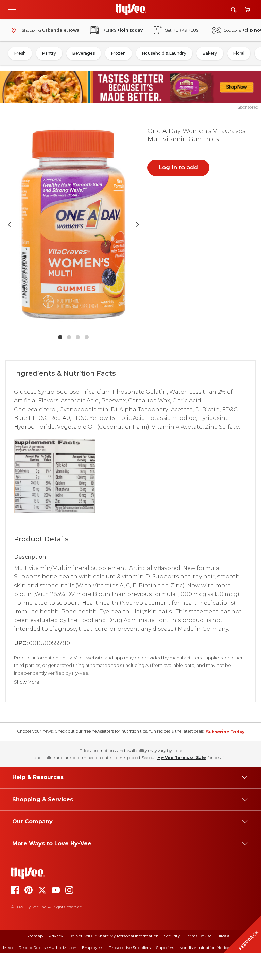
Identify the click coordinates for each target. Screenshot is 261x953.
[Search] (233, 10)
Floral (238, 53)
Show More (26, 682)
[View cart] (247, 9)
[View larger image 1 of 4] (73, 224)
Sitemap (34, 935)
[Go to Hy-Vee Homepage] (131, 9)
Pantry (49, 53)
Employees (92, 947)
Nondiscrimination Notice (204, 947)
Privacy (55, 935)
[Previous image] (9, 224)
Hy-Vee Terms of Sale (181, 757)
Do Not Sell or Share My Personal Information (114, 935)
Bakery (210, 53)
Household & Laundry (164, 53)
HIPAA (223, 935)
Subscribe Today (225, 731)
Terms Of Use (198, 935)
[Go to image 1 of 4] (60, 337)
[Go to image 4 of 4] (86, 337)
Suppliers (165, 947)
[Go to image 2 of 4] (69, 337)
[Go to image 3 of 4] (77, 337)
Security (172, 935)
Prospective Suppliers (130, 947)
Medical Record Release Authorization (39, 947)
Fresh (20, 53)
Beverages (83, 53)
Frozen (118, 53)
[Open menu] (12, 9)
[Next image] (137, 224)
